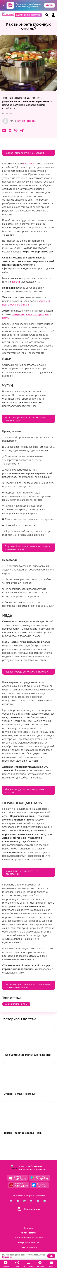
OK (51, 1256)
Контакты (28, 1228)
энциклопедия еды (16, 1004)
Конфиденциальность (28, 1242)
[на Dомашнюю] (8, 14)
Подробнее (7, 1257)
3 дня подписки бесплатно (28, 15)
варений (16, 281)
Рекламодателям (28, 1233)
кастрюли (29, 163)
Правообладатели (28, 1247)
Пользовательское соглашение (28, 1237)
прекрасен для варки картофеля (30, 314)
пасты (5, 318)
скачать (49, 5)
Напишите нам (32, 1209)
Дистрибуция (28, 1252)
